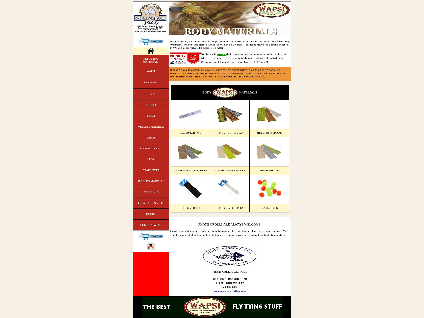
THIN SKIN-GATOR (269, 170)
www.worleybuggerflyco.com (230, 291)
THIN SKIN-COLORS (190, 208)
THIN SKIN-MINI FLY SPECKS (230, 170)
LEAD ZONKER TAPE (190, 133)
